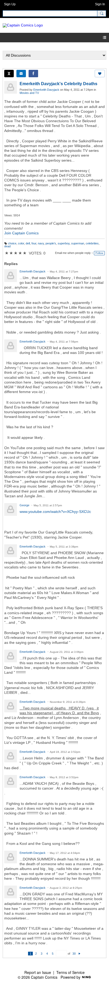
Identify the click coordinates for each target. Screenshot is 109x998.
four (33, 243)
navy (41, 243)
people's (51, 243)
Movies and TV (29, 92)
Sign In (100, 4)
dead (7, 246)
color (21, 243)
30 (74, 953)
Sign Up (10, 4)
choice (12, 243)
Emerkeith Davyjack (46, 89)
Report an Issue (37, 972)
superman (77, 243)
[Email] (21, 73)
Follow (99, 253)
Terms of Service (70, 972)
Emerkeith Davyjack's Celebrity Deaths (58, 83)
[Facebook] (33, 73)
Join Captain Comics (21, 233)
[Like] (100, 73)
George (24, 505)
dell (28, 243)
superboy (64, 243)
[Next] (79, 953)
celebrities (92, 243)
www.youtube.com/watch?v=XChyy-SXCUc (55, 511)
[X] (9, 73)
